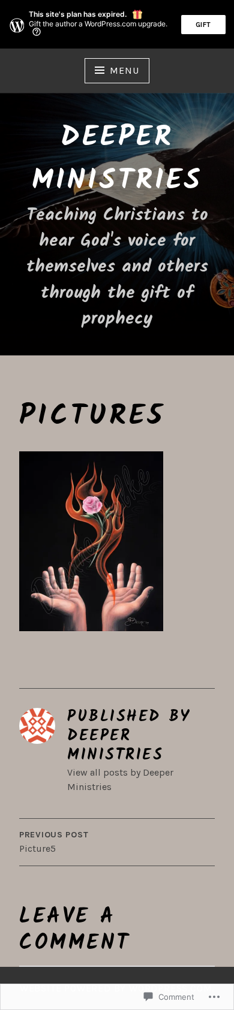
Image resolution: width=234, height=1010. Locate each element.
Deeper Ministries (117, 159)
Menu (124, 70)
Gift (203, 24)
